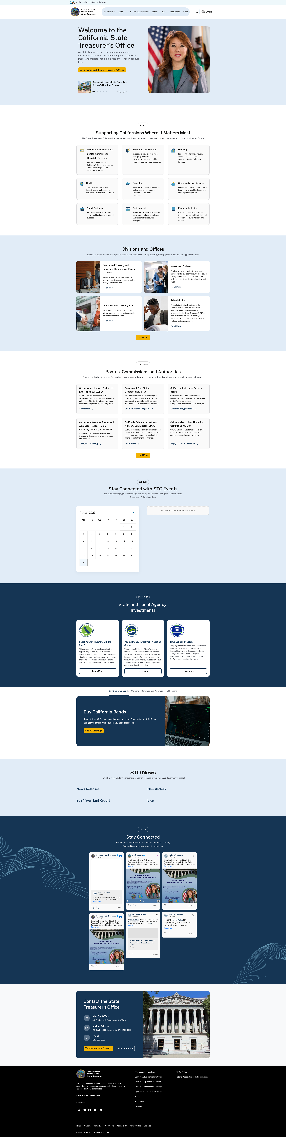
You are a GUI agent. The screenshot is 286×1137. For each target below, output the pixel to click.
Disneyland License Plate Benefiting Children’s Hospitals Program (110, 83)
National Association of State (192, 1076)
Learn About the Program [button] (139, 408)
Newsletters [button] (156, 789)
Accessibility (122, 1125)
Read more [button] (97, 901)
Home (78, 1125)
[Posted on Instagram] (157, 856)
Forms (137, 1096)
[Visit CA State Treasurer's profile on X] (129, 915)
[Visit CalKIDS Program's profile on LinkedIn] (95, 893)
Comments (109, 1125)
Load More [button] (143, 455)
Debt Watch (139, 1106)
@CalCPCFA (134, 919)
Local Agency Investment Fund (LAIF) (95, 644)
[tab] (94, 91)
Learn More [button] (86, 408)
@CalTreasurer (133, 921)
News (163, 12)
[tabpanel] (143, 59)
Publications (140, 1101)
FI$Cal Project (181, 1071)
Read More (110, 287)
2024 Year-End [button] (93, 800)
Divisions (122, 12)
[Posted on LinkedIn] (120, 856)
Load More (143, 337)
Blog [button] (150, 800)
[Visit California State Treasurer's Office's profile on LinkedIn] (93, 856)
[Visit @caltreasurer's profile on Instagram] (129, 856)
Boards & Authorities (139, 12)
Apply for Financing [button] (90, 443)
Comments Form (125, 1048)
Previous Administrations (145, 1072)
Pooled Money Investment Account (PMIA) (142, 644)
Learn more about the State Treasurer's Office (102, 70)
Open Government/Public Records (148, 1091)
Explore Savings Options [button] (183, 408)
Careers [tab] (135, 691)
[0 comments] (96, 967)
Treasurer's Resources (178, 12)
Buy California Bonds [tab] (119, 691)
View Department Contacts (98, 1048)
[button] (89, 911)
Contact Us (98, 1125)
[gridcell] (84, 562)
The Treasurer (109, 12)
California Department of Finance (148, 1081)
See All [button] (94, 730)
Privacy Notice (135, 1125)
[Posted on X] (157, 915)
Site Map (147, 1125)
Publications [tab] (171, 691)
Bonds (154, 12)
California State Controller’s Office (148, 1076)
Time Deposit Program (181, 642)
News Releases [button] (88, 789)
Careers (87, 1125)
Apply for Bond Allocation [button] (184, 443)
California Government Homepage (148, 1086)
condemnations (187, 321)
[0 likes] (129, 954)
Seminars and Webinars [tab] (152, 691)
